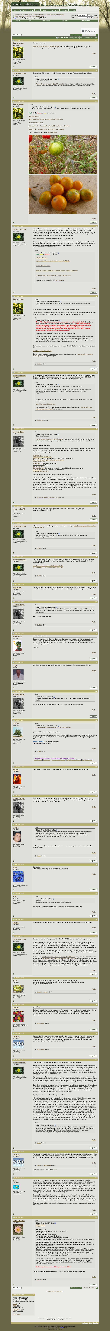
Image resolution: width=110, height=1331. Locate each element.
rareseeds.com (37, 455)
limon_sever (18, 43)
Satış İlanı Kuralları (87, 759)
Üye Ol (18, 20)
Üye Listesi (65, 20)
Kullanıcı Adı (75, 15)
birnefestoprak (19, 73)
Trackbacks (16, 1309)
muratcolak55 (19, 509)
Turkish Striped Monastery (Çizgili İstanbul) (46, 46)
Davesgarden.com (38, 468)
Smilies (14, 1305)
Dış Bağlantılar (73, 37)
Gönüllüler (64, 10)
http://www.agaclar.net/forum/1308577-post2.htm (48, 566)
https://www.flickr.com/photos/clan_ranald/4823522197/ (46, 119)
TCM (15, 1181)
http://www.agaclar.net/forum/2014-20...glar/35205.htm (59, 958)
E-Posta (72, 10)
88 (17, 743)
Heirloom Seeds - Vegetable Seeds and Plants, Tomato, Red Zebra (49, 126)
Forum (31, 10)
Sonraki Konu (58, 1291)
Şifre (73, 17)
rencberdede (19, 1220)
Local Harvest (37, 470)
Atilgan (16, 922)
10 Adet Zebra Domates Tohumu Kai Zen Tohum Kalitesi (46, 129)
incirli (15, 981)
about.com (36, 458)
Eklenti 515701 (40, 1226)
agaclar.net (18, 14)
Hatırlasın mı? (93, 15)
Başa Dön (95, 1323)
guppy (16, 827)
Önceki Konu (51, 1291)
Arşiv (90, 1323)
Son (93, 35)
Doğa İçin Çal (22, 10)
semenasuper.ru (38, 463)
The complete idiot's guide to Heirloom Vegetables (48, 460)
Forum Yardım (46, 20)
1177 (90, 31)
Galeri (37, 10)
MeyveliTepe (18, 432)
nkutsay (16, 1036)
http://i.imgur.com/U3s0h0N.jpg (42, 351)
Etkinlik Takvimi (86, 20)
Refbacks (15, 1311)
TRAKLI (39, 855)
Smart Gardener (38, 466)
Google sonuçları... (34, 116)
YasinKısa (17, 636)
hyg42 (16, 665)
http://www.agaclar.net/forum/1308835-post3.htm (48, 567)
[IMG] (14, 1306)
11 (17, 63)
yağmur (45, 992)
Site (14, 10)
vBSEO (62, 1327)
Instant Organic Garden (36, 123)
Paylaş (94, 53)
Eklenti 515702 (40, 1225)
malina (16, 723)
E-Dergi (44, 10)
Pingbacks (15, 1310)
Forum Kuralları (38, 759)
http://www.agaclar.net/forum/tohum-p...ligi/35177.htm (58, 957)
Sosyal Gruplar (53, 10)
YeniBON (39, 364)
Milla (15, 867)
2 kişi (58, 497)
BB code (15, 1304)
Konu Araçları (84, 37)
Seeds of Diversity (38, 465)
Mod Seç (93, 37)
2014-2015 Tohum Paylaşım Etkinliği (34, 16)
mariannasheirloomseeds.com (42, 457)
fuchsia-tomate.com (39, 461)
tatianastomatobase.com (40, 471)
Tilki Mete (17, 587)
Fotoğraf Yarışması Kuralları (73, 759)
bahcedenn (52, 497)
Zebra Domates (52, 132)
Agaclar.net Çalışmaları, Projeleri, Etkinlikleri (33, 14)
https (95, 17)
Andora (16, 1007)
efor (14, 896)
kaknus (16, 770)
